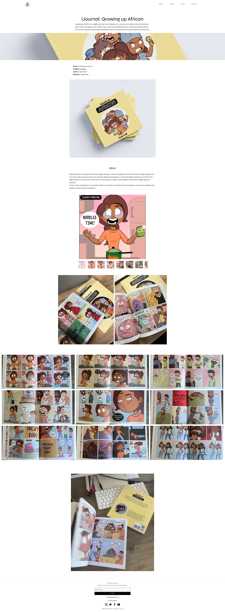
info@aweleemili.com (112, 597)
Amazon (83, 69)
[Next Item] (144, 227)
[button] (38, 372)
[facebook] (114, 604)
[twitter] (110, 604)
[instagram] (106, 604)
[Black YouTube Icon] (118, 604)
